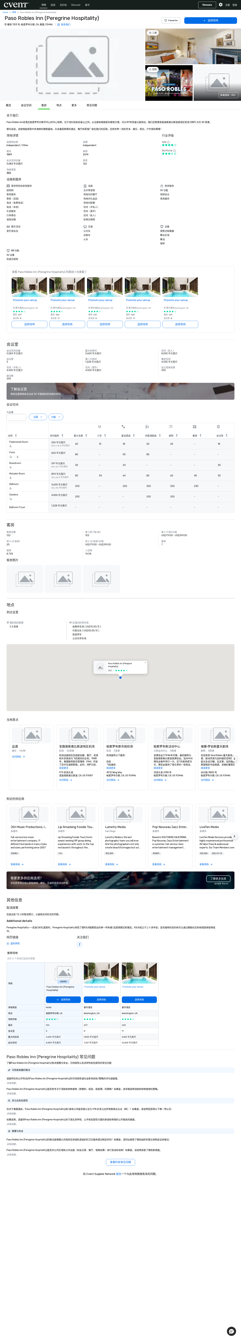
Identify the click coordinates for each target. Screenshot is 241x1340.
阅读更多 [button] (63, 768)
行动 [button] (60, 853)
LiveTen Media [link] (209, 827)
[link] (28, 814)
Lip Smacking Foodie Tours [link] (76, 827)
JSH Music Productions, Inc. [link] (29, 827)
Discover (75, 5)
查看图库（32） (228, 95)
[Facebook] (79, 944)
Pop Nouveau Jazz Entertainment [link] (170, 827)
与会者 (10, 412)
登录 (234, 5)
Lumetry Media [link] (115, 827)
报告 (118, 1174)
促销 (53, 5)
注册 (227, 5)
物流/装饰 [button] (109, 853)
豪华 (87, 5)
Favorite (173, 20)
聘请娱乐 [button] (14, 853)
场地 (43, 4)
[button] (72, 65)
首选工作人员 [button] (217, 853)
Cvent (5, 12)
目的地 (63, 5)
